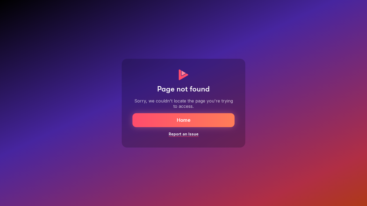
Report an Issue (184, 134)
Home (183, 120)
